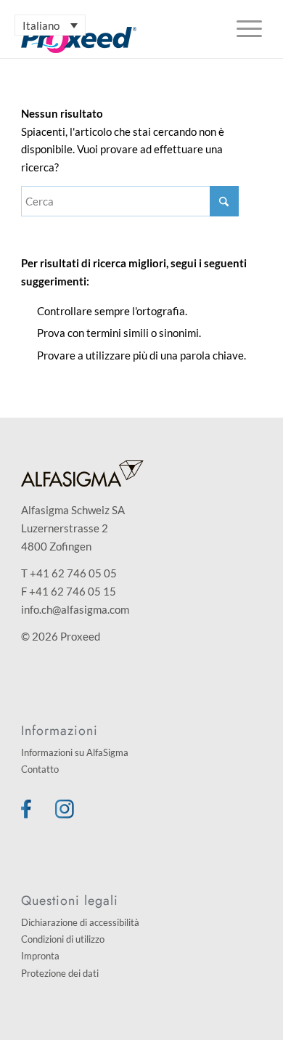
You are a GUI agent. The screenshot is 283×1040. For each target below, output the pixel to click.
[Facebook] (26, 814)
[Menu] (242, 29)
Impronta (40, 956)
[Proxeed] (117, 40)
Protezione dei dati (60, 973)
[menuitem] (242, 29)
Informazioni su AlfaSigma (74, 752)
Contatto (40, 769)
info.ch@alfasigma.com (75, 609)
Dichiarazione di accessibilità (80, 922)
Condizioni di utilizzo (62, 939)
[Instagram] (64, 814)
